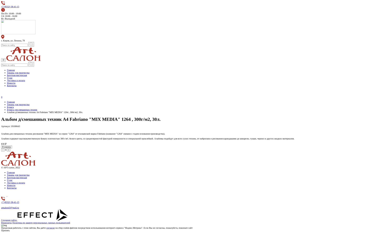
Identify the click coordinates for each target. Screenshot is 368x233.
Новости (11, 83)
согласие (50, 228)
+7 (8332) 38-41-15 (10, 6)
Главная (11, 70)
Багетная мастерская (17, 75)
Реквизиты (6, 223)
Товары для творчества (18, 73)
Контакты (12, 85)
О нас (10, 78)
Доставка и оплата (16, 80)
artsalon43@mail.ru (10, 207)
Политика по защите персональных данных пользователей (41, 223)
